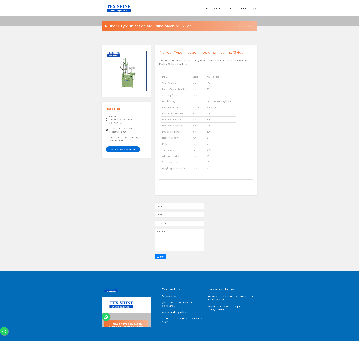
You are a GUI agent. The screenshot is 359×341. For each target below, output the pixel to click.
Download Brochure (123, 149)
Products (230, 8)
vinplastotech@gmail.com (175, 312)
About (217, 8)
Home (206, 8)
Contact (244, 8)
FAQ (255, 8)
